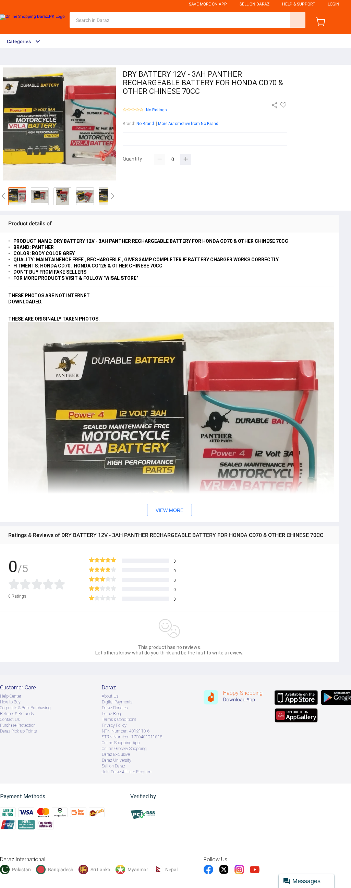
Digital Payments (117, 702)
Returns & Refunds (17, 713)
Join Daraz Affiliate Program (127, 772)
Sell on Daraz (113, 766)
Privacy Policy (114, 725)
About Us (110, 696)
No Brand (145, 123)
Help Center (10, 696)
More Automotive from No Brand (188, 123)
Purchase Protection (18, 725)
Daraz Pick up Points (18, 731)
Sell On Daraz (254, 4)
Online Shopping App (121, 742)
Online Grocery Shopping (124, 748)
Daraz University (116, 760)
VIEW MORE (169, 510)
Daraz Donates (115, 707)
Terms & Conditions (119, 719)
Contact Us (10, 719)
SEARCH (297, 20)
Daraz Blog (111, 713)
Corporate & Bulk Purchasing (25, 707)
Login (333, 4)
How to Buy (10, 702)
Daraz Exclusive (116, 754)
